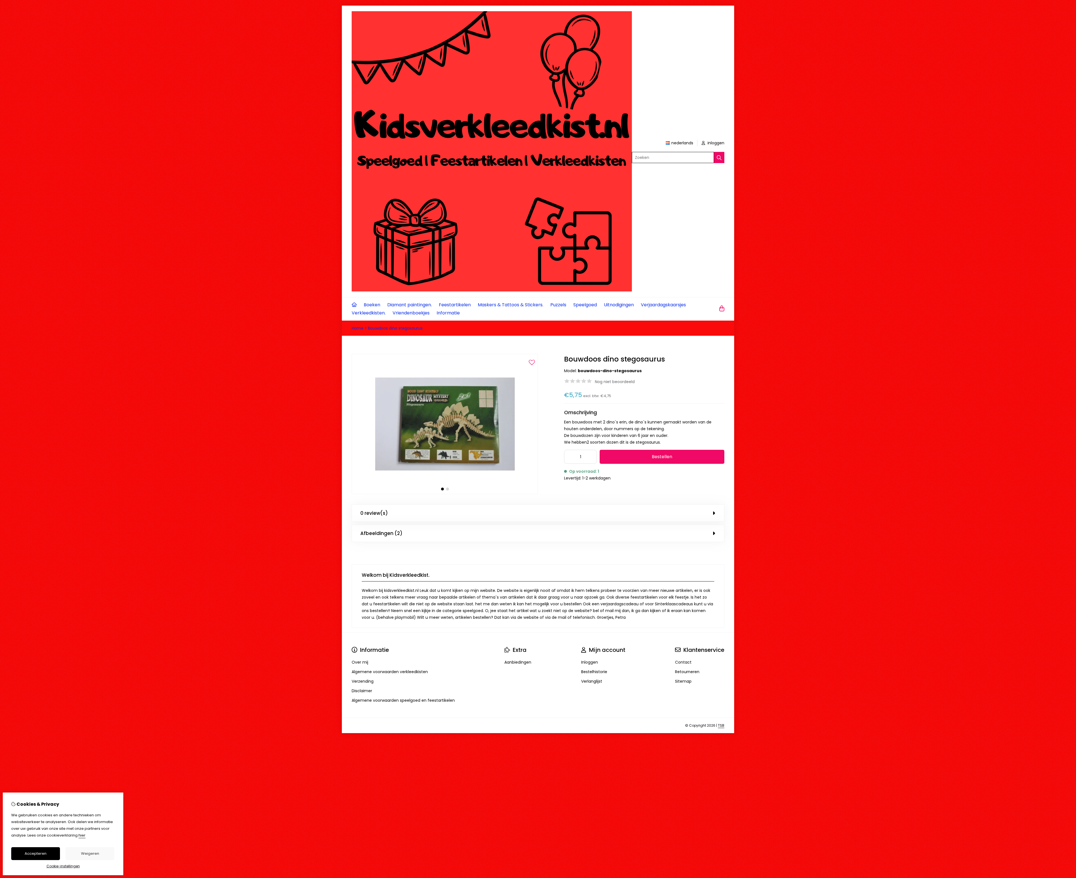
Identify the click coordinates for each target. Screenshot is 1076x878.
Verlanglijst (591, 681)
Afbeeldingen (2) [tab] (381, 533)
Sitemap (683, 681)
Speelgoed (585, 305)
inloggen (715, 143)
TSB (721, 725)
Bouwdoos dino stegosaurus (395, 328)
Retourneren (687, 672)
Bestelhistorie (594, 672)
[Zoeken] (719, 157)
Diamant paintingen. (409, 305)
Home (357, 328)
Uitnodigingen (619, 305)
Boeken (372, 305)
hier (81, 835)
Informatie (448, 313)
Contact (683, 662)
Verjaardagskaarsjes (663, 305)
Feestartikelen (455, 305)
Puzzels (558, 305)
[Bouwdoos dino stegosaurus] (445, 492)
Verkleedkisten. (369, 313)
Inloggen (589, 662)
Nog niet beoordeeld (615, 381)
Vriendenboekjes (411, 313)
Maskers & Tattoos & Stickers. (510, 305)
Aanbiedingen (517, 662)
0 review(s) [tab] (374, 513)
